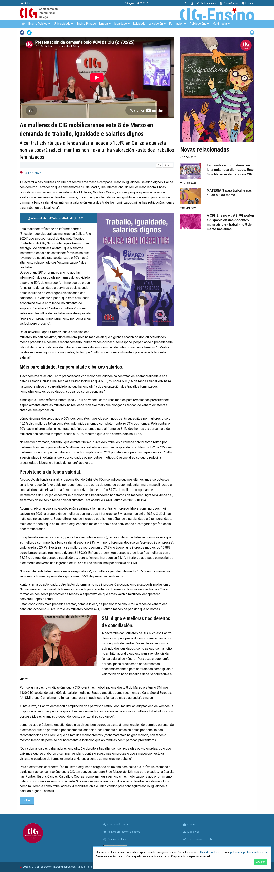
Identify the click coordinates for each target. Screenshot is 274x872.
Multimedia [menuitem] (220, 23)
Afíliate (28, 3)
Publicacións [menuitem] (198, 23)
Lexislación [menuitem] (156, 23)
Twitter (29, 32)
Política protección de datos (123, 831)
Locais (249, 3)
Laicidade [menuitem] (139, 23)
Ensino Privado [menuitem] (86, 23)
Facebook (22, 32)
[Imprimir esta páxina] (252, 32)
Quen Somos (230, 3)
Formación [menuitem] (176, 23)
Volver (27, 800)
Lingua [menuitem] (103, 23)
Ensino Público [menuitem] (38, 23)
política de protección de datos (248, 852)
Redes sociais (208, 3)
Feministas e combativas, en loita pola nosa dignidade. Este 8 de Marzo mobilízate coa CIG (230, 170)
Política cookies (116, 839)
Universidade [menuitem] (62, 23)
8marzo (168, 165)
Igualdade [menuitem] (120, 23)
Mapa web (193, 831)
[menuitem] (23, 24)
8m (159, 165)
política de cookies (208, 852)
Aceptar (260, 862)
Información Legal (117, 824)
